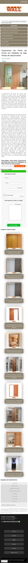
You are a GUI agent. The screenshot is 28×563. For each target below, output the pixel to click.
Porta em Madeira (5, 44)
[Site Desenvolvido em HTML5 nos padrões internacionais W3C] (4, 561)
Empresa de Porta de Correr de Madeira (10, 28)
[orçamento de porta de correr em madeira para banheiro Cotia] (14, 265)
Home (14, 531)
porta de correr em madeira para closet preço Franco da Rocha (14, 401)
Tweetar (4, 61)
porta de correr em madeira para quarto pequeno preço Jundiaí (14, 474)
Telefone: (20, 188)
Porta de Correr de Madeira (7, 35)
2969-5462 (6, 521)
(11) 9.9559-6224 (13, 521)
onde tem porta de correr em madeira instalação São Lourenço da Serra (14, 326)
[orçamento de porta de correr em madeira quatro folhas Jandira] (14, 339)
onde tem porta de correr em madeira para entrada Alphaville (14, 450)
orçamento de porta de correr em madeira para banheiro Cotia (14, 276)
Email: (7, 183)
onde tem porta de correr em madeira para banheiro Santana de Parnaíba (14, 376)
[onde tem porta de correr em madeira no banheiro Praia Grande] (14, 414)
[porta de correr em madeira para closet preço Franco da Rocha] (14, 390)
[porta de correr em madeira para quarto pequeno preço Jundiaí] (14, 463)
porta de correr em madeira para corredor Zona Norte (14, 300)
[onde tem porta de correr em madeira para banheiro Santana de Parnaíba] (14, 364)
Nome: (7, 178)
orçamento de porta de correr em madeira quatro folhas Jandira (14, 351)
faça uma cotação (19, 166)
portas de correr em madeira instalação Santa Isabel (14, 252)
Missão (14, 539)
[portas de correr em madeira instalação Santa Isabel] (14, 241)
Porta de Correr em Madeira (7, 38)
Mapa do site (14, 552)
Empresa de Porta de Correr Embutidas (10, 32)
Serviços (14, 25)
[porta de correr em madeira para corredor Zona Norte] (14, 289)
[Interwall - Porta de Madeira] (14, 8)
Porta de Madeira (5, 41)
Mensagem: (18, 204)
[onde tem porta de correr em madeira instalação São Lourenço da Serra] (14, 314)
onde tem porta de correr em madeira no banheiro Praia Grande (14, 425)
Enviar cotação (13, 225)
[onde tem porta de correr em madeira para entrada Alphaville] (14, 438)
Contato (14, 548)
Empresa (14, 535)
